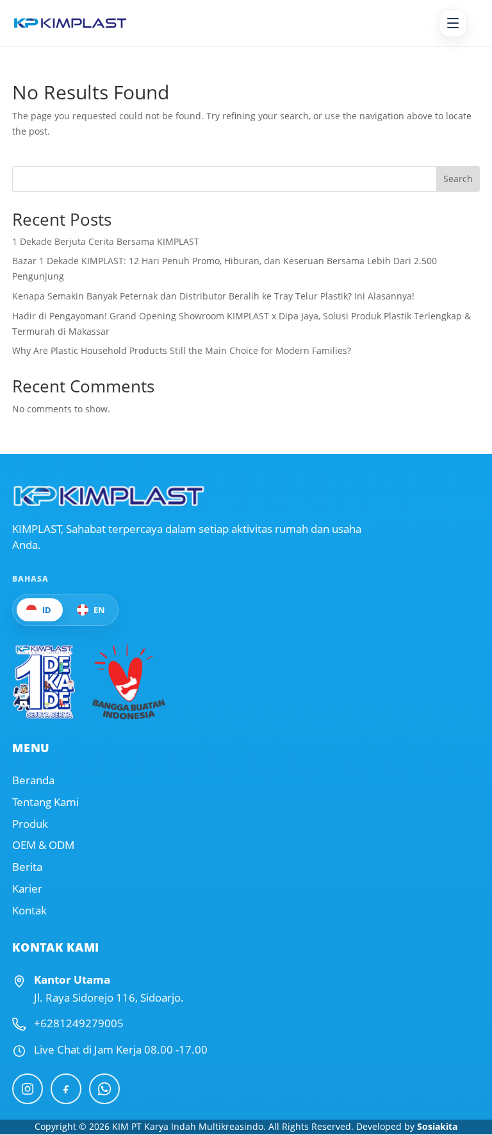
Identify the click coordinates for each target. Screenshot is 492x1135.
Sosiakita (437, 1126)
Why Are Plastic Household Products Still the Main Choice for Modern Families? (181, 350)
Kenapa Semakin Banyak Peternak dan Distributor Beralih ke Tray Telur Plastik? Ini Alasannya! (213, 296)
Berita (27, 867)
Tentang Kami (45, 802)
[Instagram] (27, 1088)
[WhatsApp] (104, 1088)
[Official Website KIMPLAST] (108, 496)
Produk (30, 824)
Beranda (33, 780)
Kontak (29, 911)
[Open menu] (453, 23)
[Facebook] (66, 1088)
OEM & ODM (43, 845)
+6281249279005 (79, 1023)
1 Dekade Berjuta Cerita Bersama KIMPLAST (105, 241)
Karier (27, 889)
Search (458, 178)
